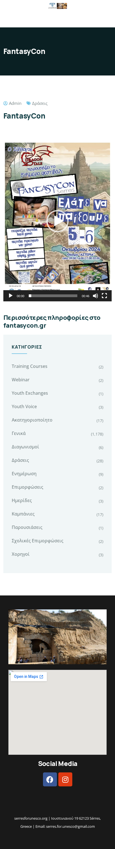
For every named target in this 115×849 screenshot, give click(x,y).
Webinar (21, 380)
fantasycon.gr (24, 325)
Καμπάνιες (23, 514)
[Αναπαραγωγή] (10, 296)
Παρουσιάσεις (27, 527)
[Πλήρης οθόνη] (104, 296)
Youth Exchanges (30, 393)
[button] (57, 221)
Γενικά (19, 433)
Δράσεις (39, 103)
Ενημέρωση (24, 473)
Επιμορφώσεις (27, 487)
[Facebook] (50, 779)
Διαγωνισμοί (25, 447)
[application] (57, 221)
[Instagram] (65, 779)
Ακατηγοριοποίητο (32, 420)
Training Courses (29, 366)
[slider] (53, 295)
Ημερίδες (22, 500)
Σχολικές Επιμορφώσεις (37, 541)
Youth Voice (24, 406)
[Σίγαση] (95, 296)
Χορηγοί (21, 554)
